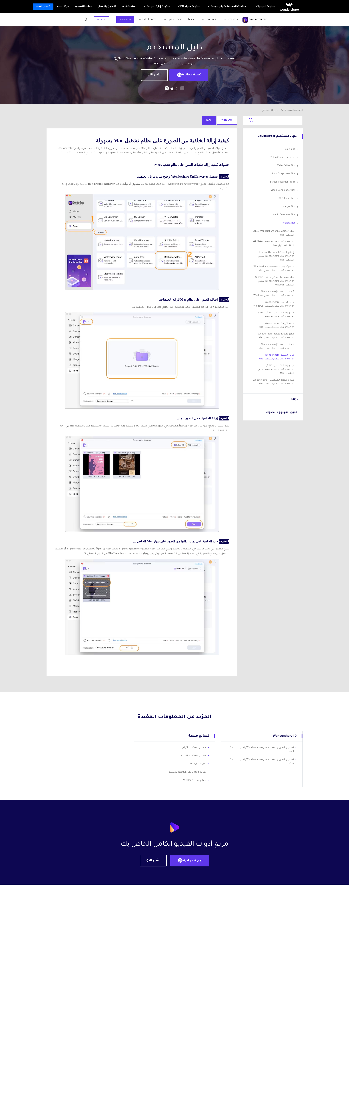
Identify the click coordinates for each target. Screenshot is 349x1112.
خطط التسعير (83, 6)
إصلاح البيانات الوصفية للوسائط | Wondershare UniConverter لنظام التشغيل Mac (276, 256)
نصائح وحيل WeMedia (194, 780)
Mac (208, 120)
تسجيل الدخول (43, 6)
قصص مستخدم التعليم (193, 756)
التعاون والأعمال (107, 6)
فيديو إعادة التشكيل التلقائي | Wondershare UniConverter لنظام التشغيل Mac (276, 370)
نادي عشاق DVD (198, 764)
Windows (227, 120)
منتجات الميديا (266, 6)
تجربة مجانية (125, 20)
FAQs (294, 399)
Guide (191, 19)
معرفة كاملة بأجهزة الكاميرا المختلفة (187, 772)
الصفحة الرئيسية (294, 110)
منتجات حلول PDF (190, 6)
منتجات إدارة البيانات (158, 6)
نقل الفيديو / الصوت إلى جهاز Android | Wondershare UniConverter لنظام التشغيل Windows (274, 281)
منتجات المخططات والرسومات (228, 6)
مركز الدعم (63, 6)
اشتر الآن (101, 20)
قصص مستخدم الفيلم (194, 747)
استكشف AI (129, 6)
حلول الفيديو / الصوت (282, 412)
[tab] (273, 149)
